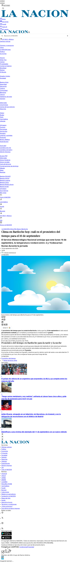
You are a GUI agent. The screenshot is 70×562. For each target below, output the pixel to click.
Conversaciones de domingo (9, 166)
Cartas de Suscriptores (7, 107)
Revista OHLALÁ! (5, 176)
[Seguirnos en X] (2, 518)
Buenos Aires (4, 82)
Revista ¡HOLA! (4, 178)
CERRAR (2, 1)
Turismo (2, 127)
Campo (2, 62)
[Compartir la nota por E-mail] (6, 325)
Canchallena (4, 119)
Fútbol (2, 113)
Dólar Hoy (3, 60)
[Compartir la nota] (2, 319)
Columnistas (4, 105)
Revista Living (4, 182)
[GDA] (6, 553)
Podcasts (3, 137)
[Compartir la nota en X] (4, 325)
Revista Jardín (4, 187)
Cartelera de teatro (6, 150)
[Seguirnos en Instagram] (2, 524)
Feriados (3, 133)
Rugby (2, 115)
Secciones (5, 22)
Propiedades (4, 64)
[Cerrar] (29, 32)
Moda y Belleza (5, 139)
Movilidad (3, 68)
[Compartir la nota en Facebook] (2, 325)
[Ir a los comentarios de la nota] (4, 317)
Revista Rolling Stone (6, 184)
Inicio (4, 19)
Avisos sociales (5, 162)
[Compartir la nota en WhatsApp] (4, 319)
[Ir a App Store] (6, 539)
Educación (3, 86)
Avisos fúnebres (5, 160)
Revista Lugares (5, 180)
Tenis (1, 117)
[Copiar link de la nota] (2, 322)
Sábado (2, 168)
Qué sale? (3, 146)
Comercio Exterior (6, 66)
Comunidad (4, 90)
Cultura (2, 88)
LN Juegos (3, 125)
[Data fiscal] (2, 559)
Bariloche (24, 229)
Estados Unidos (5, 76)
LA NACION (5, 229)
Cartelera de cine (5, 148)
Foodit (4, 24)
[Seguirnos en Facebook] (2, 513)
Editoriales (3, 103)
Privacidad (30, 547)
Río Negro (17, 229)
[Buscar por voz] (67, 35)
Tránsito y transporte (7, 45)
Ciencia (2, 94)
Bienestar (3, 92)
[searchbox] (34, 36)
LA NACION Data (5, 50)
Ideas (2, 170)
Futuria (2, 58)
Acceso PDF (3, 156)
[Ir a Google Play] (6, 535)
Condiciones (23, 547)
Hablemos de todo (6, 97)
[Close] (2, 434)
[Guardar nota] (2, 317)
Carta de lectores (5, 164)
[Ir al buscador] (3, 8)
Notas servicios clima (10, 360)
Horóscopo (3, 131)
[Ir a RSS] (2, 529)
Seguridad (3, 84)
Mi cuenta (5, 29)
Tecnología (3, 129)
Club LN (4, 27)
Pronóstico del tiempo (12, 343)
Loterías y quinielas (6, 135)
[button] (35, 128)
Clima (2, 47)
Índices (2, 70)
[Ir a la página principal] (35, 17)
